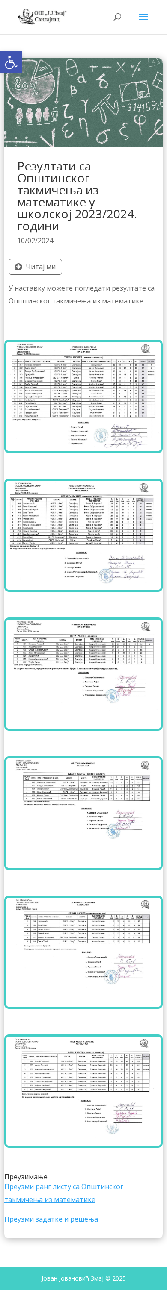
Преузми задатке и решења (51, 1219)
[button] (11, 62)
